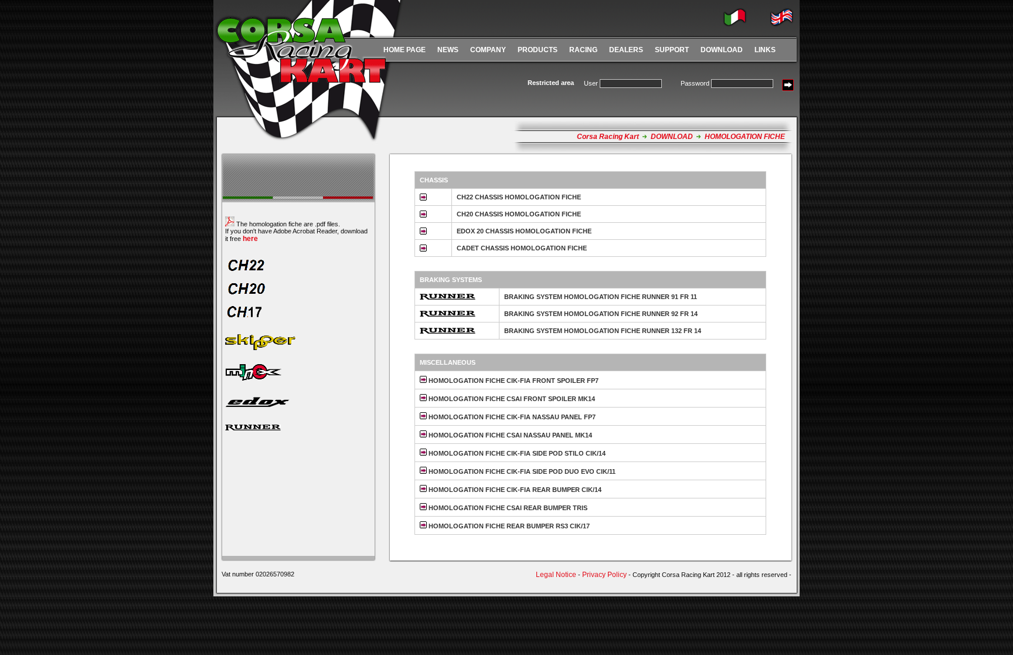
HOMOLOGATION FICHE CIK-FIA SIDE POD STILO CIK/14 (516, 453)
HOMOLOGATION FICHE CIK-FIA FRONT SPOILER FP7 (513, 380)
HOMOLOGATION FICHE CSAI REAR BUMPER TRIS (507, 507)
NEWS (447, 50)
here (250, 239)
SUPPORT (672, 50)
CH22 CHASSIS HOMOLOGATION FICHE (519, 197)
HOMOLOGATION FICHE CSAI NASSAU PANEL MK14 (509, 435)
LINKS (765, 50)
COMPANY (488, 50)
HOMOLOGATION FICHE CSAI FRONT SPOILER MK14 (511, 398)
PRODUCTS (538, 50)
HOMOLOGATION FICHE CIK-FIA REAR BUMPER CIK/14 (514, 489)
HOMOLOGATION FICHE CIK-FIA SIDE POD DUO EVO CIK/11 (521, 471)
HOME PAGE (404, 50)
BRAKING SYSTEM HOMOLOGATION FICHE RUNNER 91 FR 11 (600, 296)
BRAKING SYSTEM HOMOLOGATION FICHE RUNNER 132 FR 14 (602, 330)
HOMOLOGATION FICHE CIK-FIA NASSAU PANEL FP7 (511, 416)
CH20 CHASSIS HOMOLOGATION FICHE (519, 214)
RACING (583, 50)
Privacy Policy (604, 575)
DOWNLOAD (722, 50)
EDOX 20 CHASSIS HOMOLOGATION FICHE (524, 231)
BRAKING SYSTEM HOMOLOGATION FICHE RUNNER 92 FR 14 (601, 313)
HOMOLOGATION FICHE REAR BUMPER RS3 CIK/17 (508, 526)
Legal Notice (556, 575)
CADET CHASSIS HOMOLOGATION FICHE (522, 248)
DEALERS (626, 50)
